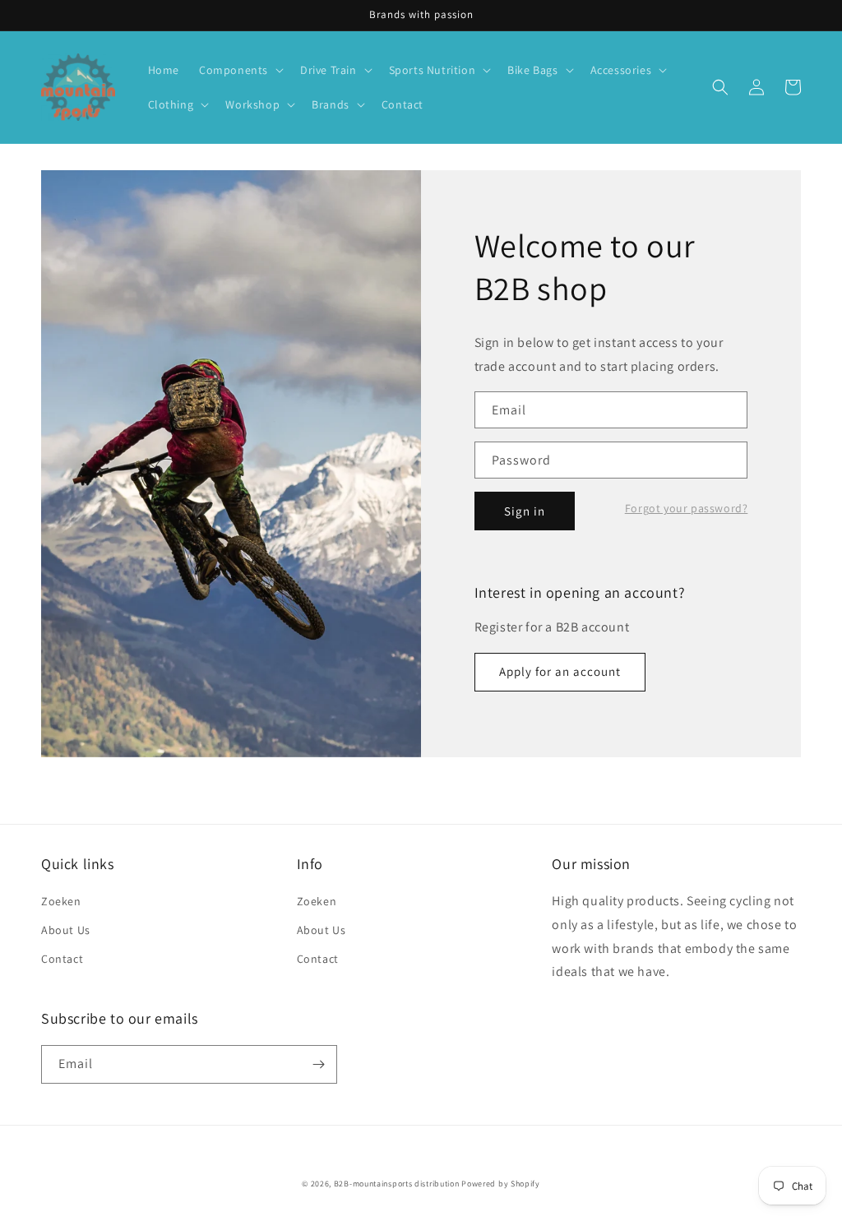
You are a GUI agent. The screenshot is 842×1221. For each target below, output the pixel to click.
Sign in (524, 511)
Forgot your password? (686, 508)
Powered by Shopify (500, 1183)
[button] (239, 70)
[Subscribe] (318, 1064)
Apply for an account (560, 671)
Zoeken (61, 901)
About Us (65, 930)
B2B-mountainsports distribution (397, 1183)
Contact (62, 958)
